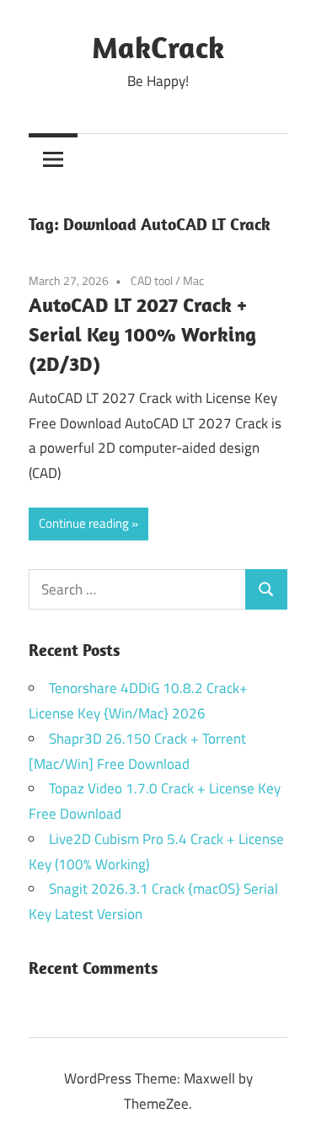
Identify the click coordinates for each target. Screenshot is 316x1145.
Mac (193, 280)
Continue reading (84, 523)
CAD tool (152, 280)
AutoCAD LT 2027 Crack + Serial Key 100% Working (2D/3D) (142, 334)
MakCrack (158, 47)
